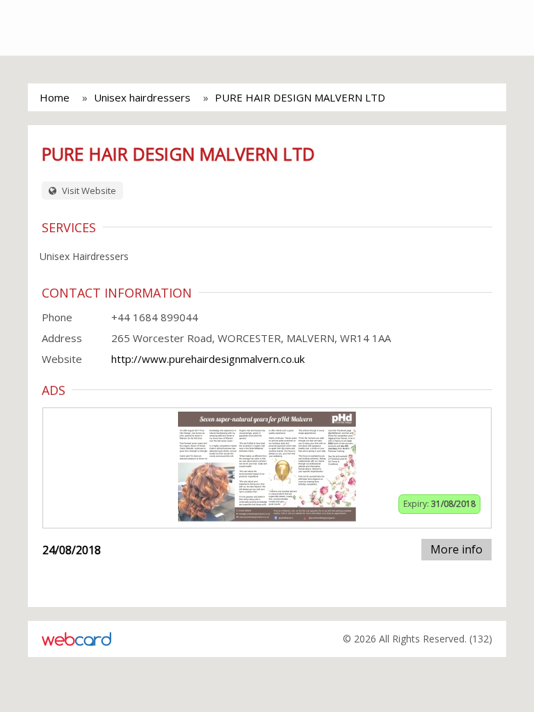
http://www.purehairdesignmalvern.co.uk (208, 359)
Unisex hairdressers (142, 97)
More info (456, 549)
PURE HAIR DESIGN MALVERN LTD (300, 97)
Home (55, 97)
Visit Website (88, 190)
